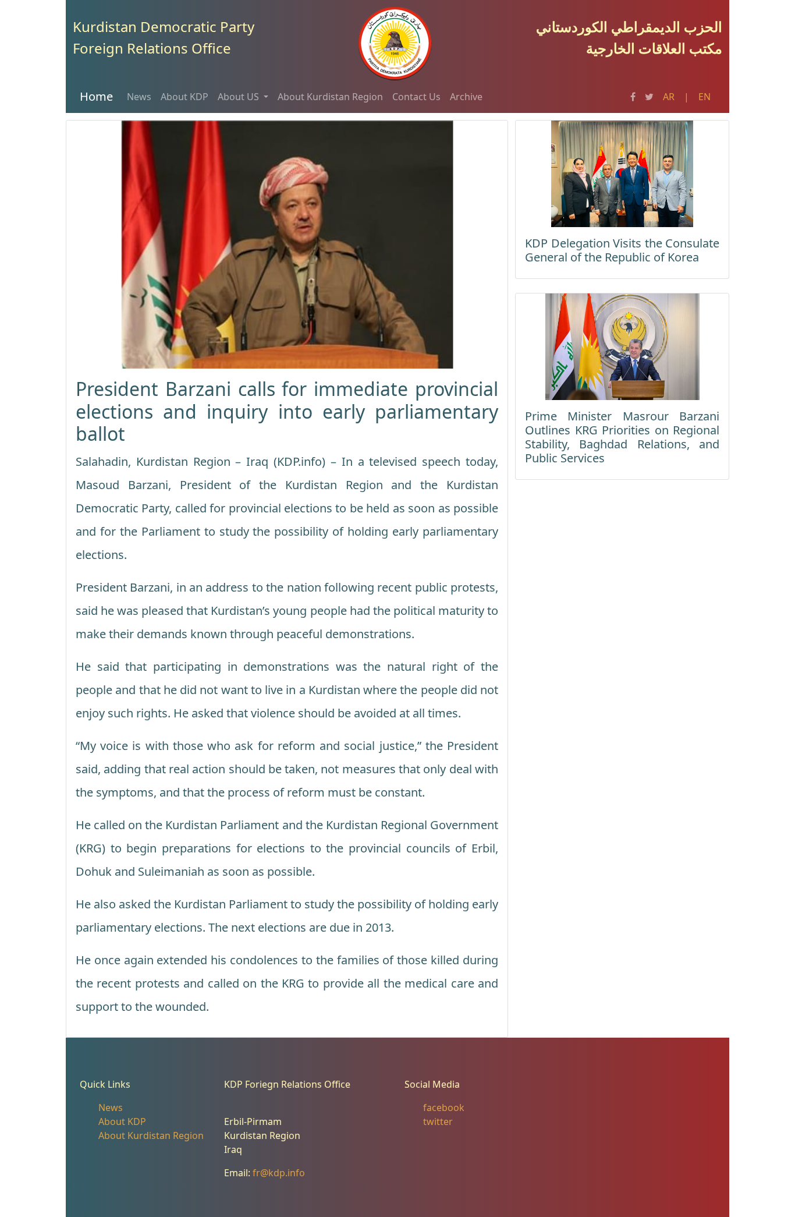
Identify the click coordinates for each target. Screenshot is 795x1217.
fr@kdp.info (279, 1172)
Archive (466, 96)
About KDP (184, 96)
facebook (443, 1107)
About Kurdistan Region (330, 96)
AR (669, 96)
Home (96, 96)
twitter (438, 1121)
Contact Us (416, 96)
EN (704, 96)
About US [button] (239, 96)
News (139, 96)
